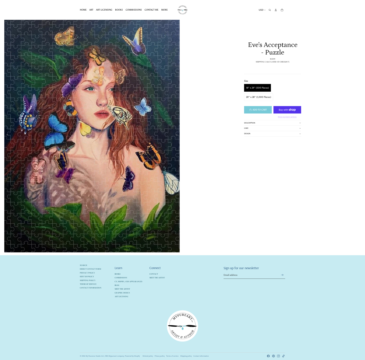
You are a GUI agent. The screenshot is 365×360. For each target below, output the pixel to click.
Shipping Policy (88, 280)
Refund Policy (87, 276)
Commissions (121, 277)
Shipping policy (186, 356)
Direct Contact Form (90, 269)
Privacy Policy (87, 272)
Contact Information (90, 287)
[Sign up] (282, 275)
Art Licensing (121, 296)
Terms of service (172, 356)
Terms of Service (88, 284)
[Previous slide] (6, 135)
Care (246, 128)
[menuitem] (83, 10)
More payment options (287, 117)
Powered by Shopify (132, 356)
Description (249, 123)
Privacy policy (160, 356)
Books (117, 274)
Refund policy (148, 356)
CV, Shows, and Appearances (128, 281)
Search (83, 265)
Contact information (201, 356)
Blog (117, 285)
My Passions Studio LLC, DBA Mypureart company (105, 356)
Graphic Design (122, 292)
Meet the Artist (122, 289)
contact (153, 274)
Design (247, 134)
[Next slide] (177, 135)
